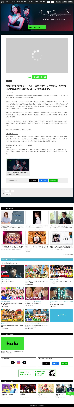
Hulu (37, 77)
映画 (25, 1)
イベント (40, 1)
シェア (44, 180)
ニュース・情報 (12, 1)
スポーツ (28, 1)
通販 (44, 1)
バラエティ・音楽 (19, 1)
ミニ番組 (36, 1)
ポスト (34, 180)
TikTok (24, 362)
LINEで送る (53, 180)
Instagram (18, 362)
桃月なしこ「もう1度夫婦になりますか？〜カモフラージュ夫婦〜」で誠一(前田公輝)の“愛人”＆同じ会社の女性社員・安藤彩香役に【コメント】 (12, 227)
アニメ (32, 1)
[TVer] (48, 2)
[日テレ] (2, 2)
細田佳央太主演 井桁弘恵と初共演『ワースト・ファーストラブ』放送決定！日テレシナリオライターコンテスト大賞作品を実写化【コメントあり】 (36, 248)
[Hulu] (37, 27)
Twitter (12, 362)
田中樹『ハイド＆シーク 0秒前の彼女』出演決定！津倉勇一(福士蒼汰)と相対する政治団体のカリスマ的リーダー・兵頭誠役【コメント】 (61, 248)
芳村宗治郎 (8, 194)
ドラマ (7, 1)
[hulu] (52, 2)
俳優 (12, 191)
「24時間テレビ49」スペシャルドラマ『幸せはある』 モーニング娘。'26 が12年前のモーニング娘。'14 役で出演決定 (12, 248)
